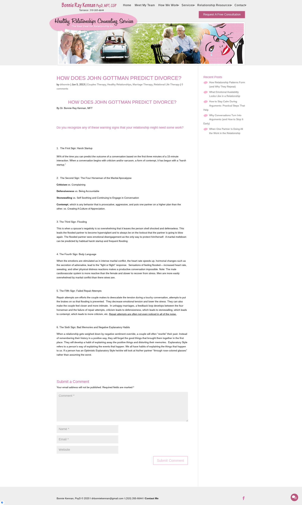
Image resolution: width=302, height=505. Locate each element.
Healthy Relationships (119, 84)
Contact (240, 5)
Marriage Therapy (142, 84)
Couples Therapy (96, 84)
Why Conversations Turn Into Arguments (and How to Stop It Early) (223, 119)
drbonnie (65, 84)
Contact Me (152, 498)
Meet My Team (145, 5)
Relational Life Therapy (166, 84)
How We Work (168, 5)
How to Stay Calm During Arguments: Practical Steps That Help (224, 105)
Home (127, 5)
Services (188, 5)
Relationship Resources (214, 5)
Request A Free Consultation (221, 14)
